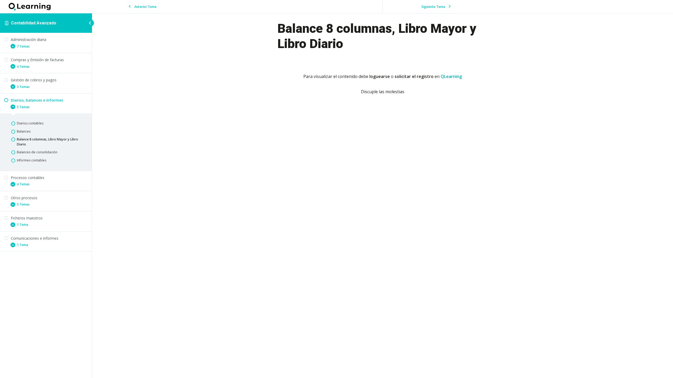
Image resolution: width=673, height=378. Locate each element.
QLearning (451, 76)
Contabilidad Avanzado (33, 22)
